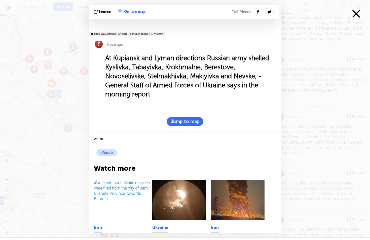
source (105, 12)
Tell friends (241, 12)
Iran (98, 227)
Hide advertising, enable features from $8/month (128, 34)
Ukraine (160, 227)
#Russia (106, 153)
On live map (134, 12)
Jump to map (185, 121)
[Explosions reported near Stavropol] (180, 200)
